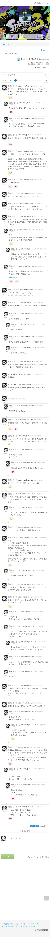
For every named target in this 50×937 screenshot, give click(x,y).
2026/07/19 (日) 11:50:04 (25, 179)
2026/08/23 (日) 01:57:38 (25, 494)
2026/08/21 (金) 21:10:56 (25, 420)
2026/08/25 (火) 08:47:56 (28, 463)
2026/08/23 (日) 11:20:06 (26, 570)
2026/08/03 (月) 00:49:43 (26, 266)
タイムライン (43, 826)
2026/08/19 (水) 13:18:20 (26, 374)
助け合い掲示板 (8, 926)
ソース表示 (37, 67)
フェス (3, 53)
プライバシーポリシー (18, 924)
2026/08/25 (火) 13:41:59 (28, 725)
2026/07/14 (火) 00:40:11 (26, 103)
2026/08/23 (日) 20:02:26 (28, 642)
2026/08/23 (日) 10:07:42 (25, 527)
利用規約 (5, 924)
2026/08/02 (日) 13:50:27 (26, 230)
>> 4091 (11, 771)
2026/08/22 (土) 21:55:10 (25, 436)
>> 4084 (13, 464)
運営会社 (32, 926)
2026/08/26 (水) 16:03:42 (28, 784)
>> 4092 (13, 786)
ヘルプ (31, 924)
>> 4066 (11, 408)
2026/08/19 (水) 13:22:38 (26, 384)
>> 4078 (11, 613)
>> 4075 (11, 572)
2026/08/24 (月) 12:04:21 (26, 671)
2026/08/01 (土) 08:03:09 (25, 193)
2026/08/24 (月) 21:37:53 (26, 711)
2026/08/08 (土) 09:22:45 (25, 289)
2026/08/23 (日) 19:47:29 (26, 626)
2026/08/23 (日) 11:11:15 (25, 537)
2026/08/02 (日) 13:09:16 (25, 216)
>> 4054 (11, 232)
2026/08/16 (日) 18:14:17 (28, 324)
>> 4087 (11, 713)
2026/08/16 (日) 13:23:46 (28, 249)
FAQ (37, 924)
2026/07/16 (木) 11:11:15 (26, 118)
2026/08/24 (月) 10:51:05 (26, 449)
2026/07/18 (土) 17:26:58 (25, 151)
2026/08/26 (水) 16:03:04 (26, 769)
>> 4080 (13, 644)
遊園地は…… (17, 277)
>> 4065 (13, 349)
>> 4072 (11, 509)
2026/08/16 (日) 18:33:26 (25, 361)
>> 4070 (11, 451)
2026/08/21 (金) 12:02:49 (26, 406)
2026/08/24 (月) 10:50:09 (26, 656)
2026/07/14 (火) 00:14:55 (25, 86)
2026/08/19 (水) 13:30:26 (26, 336)
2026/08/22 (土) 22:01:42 (25, 480)
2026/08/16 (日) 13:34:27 (26, 313)
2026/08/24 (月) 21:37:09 (25, 703)
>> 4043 (11, 105)
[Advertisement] (25, 891)
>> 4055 (13, 251)
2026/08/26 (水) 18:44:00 (25, 807)
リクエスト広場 (21, 926)
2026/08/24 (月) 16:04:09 (25, 685)
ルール (45, 50)
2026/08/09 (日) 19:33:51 (25, 302)
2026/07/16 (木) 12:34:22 (25, 135)
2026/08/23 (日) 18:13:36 (25, 597)
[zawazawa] (11, 3)
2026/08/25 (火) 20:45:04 (25, 747)
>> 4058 (11, 315)
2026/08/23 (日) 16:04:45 (25, 584)
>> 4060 (13, 326)
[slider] (15, 80)
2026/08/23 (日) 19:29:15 (26, 611)
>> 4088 (13, 727)
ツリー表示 (34, 826)
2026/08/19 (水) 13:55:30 (28, 347)
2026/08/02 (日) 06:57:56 (25, 203)
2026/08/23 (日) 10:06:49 (26, 507)
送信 (7, 856)
